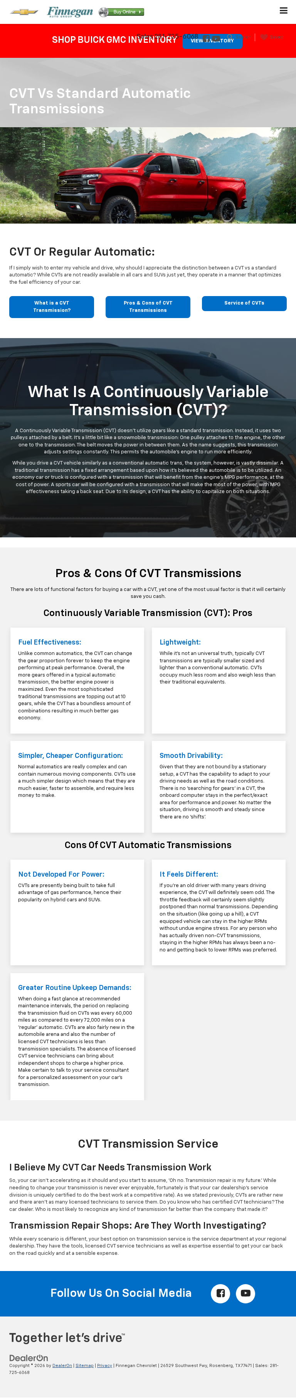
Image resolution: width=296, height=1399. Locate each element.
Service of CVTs (244, 303)
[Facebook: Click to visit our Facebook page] (206, 39)
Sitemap (85, 1366)
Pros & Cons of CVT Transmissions (148, 307)
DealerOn (62, 1366)
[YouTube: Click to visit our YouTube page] (215, 39)
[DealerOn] (29, 1357)
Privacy (104, 1366)
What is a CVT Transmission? (52, 307)
